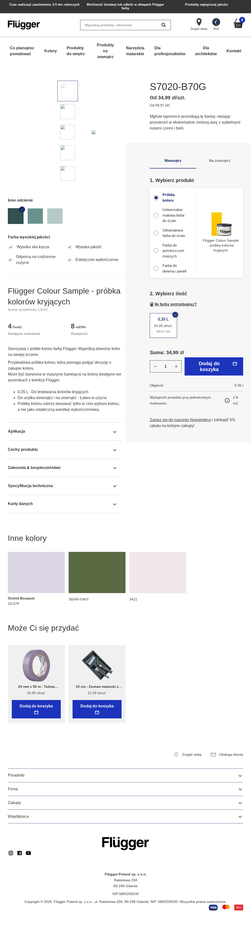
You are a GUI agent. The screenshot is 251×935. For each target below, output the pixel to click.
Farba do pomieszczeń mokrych (173, 250)
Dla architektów (206, 51)
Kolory (50, 51)
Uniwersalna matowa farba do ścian (173, 215)
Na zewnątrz (219, 160)
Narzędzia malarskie (135, 51)
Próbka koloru (169, 197)
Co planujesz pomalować (22, 51)
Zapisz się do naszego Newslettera (180, 420)
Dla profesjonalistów (169, 51)
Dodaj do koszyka (209, 366)
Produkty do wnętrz (76, 51)
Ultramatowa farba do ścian (174, 233)
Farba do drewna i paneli (174, 268)
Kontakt (233, 51)
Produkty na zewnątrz (105, 51)
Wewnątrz (173, 160)
